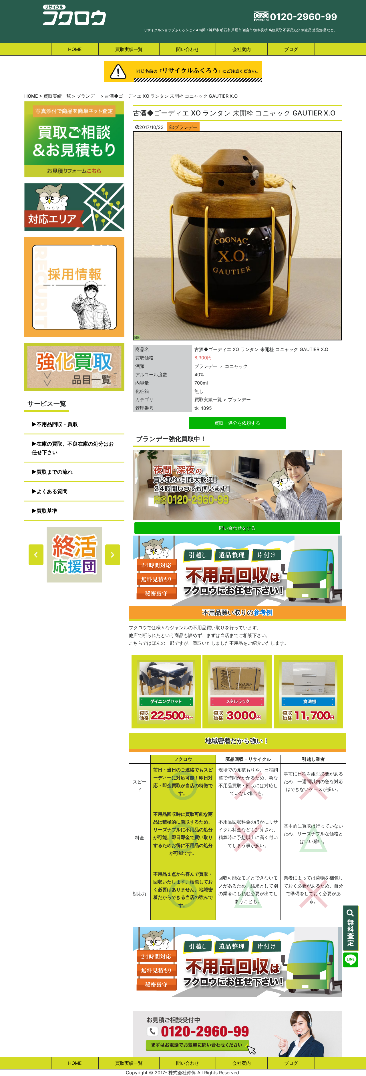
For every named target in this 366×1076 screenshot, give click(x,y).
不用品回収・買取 (57, 424)
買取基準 (47, 511)
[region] (74, 555)
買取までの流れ (55, 472)
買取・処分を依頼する (237, 423)
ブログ (291, 49)
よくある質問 (52, 491)
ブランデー (185, 127)
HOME (75, 49)
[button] (74, 555)
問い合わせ (187, 49)
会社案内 (241, 49)
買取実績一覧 (129, 49)
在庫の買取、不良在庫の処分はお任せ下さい (73, 448)
